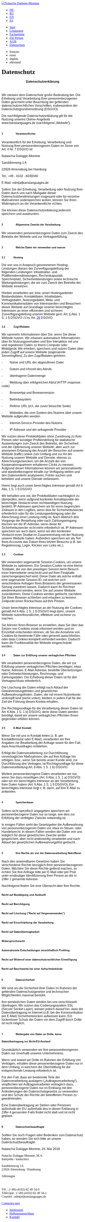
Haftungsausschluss (21, 1213)
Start (12, 27)
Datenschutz (17, 45)
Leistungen (16, 30)
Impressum (16, 1210)
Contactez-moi (11, 1203)
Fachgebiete (17, 34)
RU (11, 13)
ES (11, 20)
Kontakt (14, 1217)
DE (11, 10)
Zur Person (16, 38)
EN (11, 17)
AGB (12, 41)
